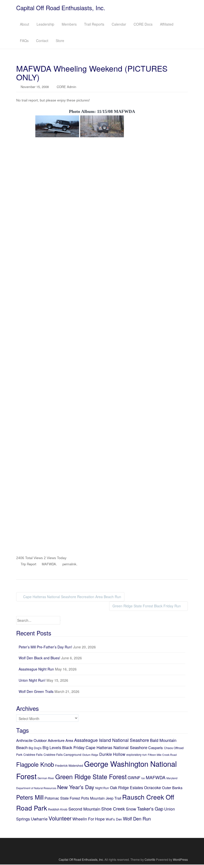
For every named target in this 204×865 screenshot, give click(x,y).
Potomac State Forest (62, 798)
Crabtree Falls (33, 754)
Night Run (102, 788)
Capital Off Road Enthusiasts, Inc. (60, 7)
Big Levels (52, 747)
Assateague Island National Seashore (111, 740)
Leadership (45, 24)
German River (46, 778)
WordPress (180, 859)
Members (69, 24)
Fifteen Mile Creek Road (162, 755)
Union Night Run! (32, 680)
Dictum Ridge (90, 755)
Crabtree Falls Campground (62, 754)
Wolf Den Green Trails (36, 691)
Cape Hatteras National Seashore (116, 747)
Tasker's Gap (150, 808)
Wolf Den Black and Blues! (39, 657)
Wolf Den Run (137, 818)
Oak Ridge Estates (126, 787)
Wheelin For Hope (88, 819)
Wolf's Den (114, 819)
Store (60, 40)
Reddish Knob (57, 809)
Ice (143, 778)
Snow (131, 809)
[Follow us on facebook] (102, 847)
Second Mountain (84, 809)
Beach (22, 747)
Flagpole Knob (35, 764)
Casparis (155, 747)
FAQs (24, 40)
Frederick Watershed (69, 765)
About (24, 24)
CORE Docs (143, 24)
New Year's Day (75, 787)
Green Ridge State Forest (91, 776)
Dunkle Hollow (112, 754)
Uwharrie (39, 819)
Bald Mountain (163, 740)
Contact (42, 40)
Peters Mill (30, 797)
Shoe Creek (113, 808)
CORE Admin (66, 86)
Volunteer (60, 818)
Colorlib (150, 859)
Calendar (119, 24)
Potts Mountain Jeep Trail (101, 798)
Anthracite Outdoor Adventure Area (44, 740)
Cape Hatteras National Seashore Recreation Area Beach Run (71, 596)
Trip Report (28, 564)
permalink (69, 564)
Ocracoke (152, 787)
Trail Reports (94, 24)
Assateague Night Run (36, 669)
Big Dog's (35, 748)
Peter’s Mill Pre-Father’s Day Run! (45, 646)
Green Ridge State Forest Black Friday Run (147, 605)
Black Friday (73, 747)
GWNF (134, 777)
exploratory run (136, 754)
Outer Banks (172, 787)
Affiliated (166, 24)
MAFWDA (49, 564)
